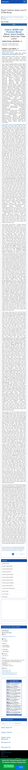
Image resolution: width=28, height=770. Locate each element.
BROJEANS (5, 2)
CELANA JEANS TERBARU (8, 583)
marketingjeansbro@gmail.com (8, 636)
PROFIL (2, 753)
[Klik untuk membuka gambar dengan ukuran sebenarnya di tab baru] (14, 18)
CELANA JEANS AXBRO (7, 566)
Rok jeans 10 (18, 723)
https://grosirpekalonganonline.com (9, 673)
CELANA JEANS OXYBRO (7, 574)
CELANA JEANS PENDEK (7, 577)
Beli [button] (14, 24)
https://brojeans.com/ (6, 671)
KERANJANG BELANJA (6, 752)
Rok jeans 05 (5, 742)
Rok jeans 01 (3, 723)
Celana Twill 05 (6, 732)
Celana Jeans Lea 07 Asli (16, 549)
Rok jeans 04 (5, 747)
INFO (2, 755)
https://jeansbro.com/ (6, 670)
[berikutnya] (24, 554)
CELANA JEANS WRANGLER (8, 588)
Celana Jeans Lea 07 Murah (7, 549)
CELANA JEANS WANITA (7, 585)
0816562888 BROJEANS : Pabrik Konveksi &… (13, 707)
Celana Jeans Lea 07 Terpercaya (16, 550)
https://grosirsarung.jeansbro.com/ (9, 674)
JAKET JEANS (5, 591)
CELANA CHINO (5, 563)
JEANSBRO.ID (5, 655)
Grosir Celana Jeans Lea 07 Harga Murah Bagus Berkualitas (14, 547)
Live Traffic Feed (14, 681)
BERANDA (3, 751)
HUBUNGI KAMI (4, 756)
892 (21, 554)
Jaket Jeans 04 (6, 727)
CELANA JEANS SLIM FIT (7, 580)
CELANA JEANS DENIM (7, 569)
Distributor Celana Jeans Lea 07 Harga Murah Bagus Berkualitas (13, 548)
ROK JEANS (4, 596)
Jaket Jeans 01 (10, 723)
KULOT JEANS (5, 594)
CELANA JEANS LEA (6, 571)
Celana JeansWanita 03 (6, 738)
